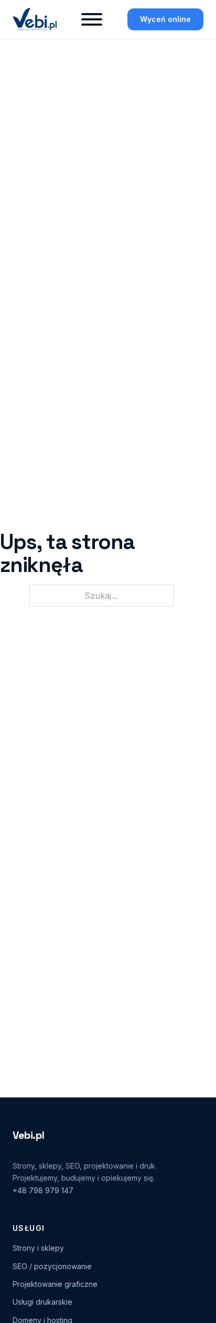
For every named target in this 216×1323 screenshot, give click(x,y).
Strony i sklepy (38, 1247)
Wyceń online (165, 19)
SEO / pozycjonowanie (52, 1266)
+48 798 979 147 (43, 1190)
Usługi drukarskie (42, 1301)
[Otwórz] (91, 19)
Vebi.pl (28, 1135)
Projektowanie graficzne (55, 1284)
